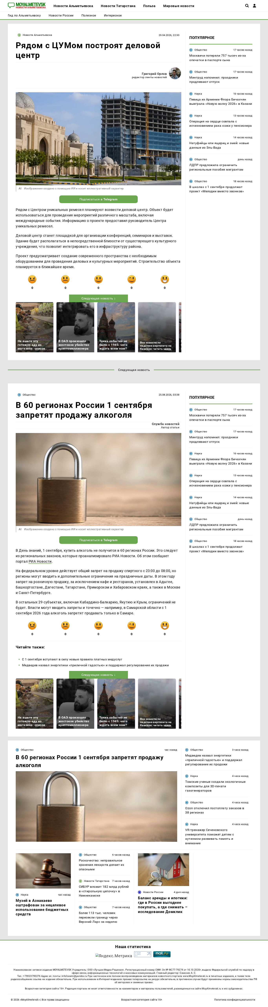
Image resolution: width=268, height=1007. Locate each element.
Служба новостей (165, 424)
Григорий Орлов (154, 74)
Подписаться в (98, 199)
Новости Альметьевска (37, 34)
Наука (198, 93)
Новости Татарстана (96, 881)
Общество (200, 49)
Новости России (153, 892)
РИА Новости (40, 561)
